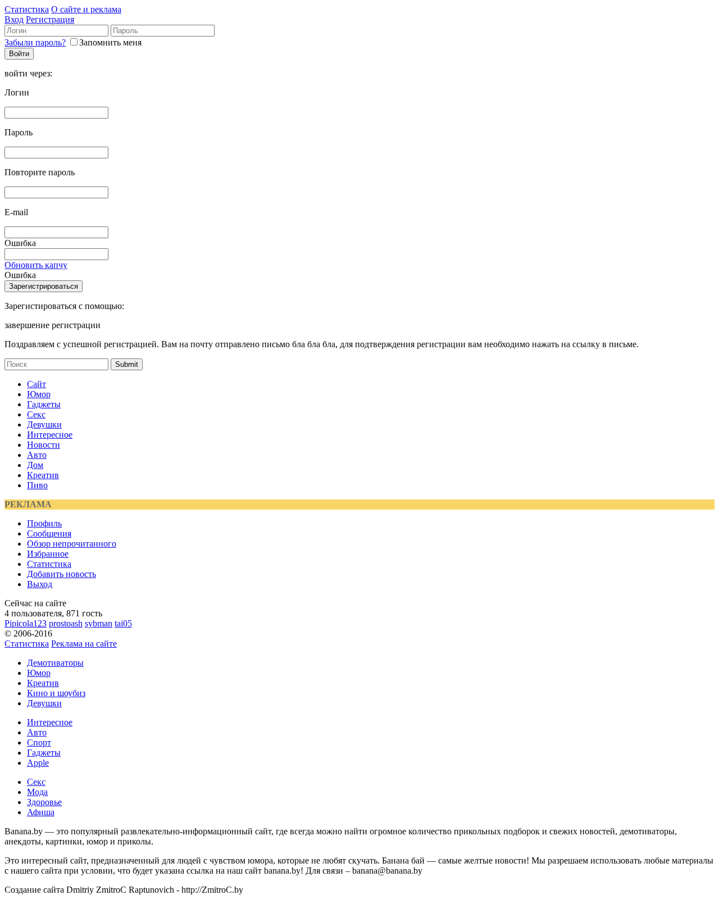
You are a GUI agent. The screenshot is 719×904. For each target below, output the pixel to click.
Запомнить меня (110, 42)
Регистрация (50, 19)
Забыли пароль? (35, 42)
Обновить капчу (35, 265)
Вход (14, 19)
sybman (98, 623)
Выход (39, 584)
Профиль (44, 523)
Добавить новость (61, 574)
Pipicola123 (25, 623)
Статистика (26, 9)
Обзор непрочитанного (71, 543)
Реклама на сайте (84, 643)
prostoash (66, 623)
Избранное (48, 553)
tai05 (123, 623)
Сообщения (49, 533)
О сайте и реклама (86, 9)
